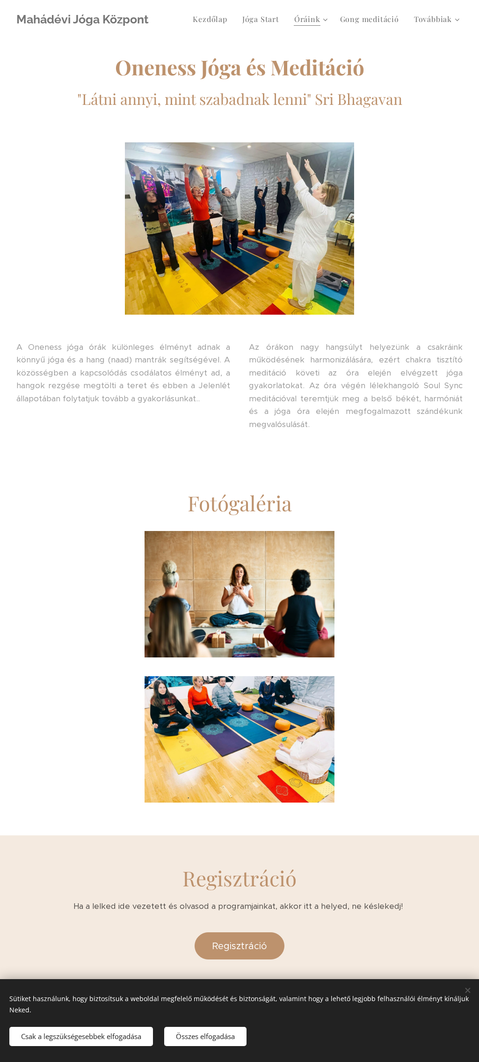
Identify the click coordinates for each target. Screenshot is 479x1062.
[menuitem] (212, 19)
